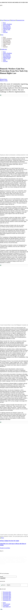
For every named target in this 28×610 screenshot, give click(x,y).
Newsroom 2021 (7, 593)
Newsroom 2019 (7, 596)
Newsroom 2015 (7, 600)
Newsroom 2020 (7, 594)
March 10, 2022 (4, 80)
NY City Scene (6, 604)
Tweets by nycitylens (5, 548)
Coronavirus (6, 605)
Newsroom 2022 (7, 592)
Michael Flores (3, 79)
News (4, 602)
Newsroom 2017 (7, 598)
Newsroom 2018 (7, 597)
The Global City (7, 606)
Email (1, 576)
